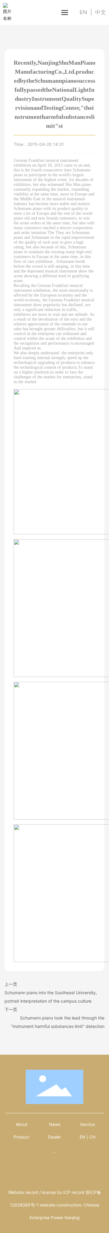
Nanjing (72, 1217)
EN (83, 12)
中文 (100, 12)
